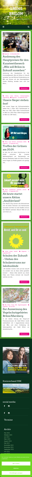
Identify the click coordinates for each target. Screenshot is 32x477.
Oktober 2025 (8, 435)
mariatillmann (12, 189)
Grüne (12, 305)
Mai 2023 (7, 443)
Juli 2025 (6, 437)
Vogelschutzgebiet (22, 305)
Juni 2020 (7, 453)
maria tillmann (14, 96)
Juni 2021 (7, 451)
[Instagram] (9, 406)
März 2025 (7, 439)
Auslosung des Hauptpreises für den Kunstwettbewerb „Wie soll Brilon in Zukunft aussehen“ (16, 63)
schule (6, 251)
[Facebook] (4, 406)
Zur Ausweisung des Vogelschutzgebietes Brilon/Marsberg (15, 313)
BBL (6, 305)
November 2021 (9, 447)
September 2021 (9, 449)
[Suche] (28, 27)
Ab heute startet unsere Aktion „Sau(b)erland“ (12, 197)
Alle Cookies (16, 463)
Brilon (7, 96)
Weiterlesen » (24, 88)
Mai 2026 (7, 433)
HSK (16, 305)
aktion (6, 189)
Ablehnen (16, 468)
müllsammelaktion (24, 96)
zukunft (15, 251)
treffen (24, 141)
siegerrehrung (6, 97)
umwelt (24, 189)
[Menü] (3, 27)
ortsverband (19, 141)
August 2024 (8, 441)
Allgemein (6, 54)
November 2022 (9, 445)
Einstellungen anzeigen (16, 473)
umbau (11, 251)
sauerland (19, 189)
